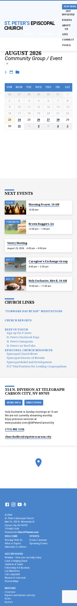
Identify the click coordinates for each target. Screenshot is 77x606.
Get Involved (68, 12)
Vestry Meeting (17, 243)
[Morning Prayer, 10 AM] (15, 208)
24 (19, 119)
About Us (66, 27)
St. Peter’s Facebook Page (23, 337)
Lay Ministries (12, 570)
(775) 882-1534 (14, 429)
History (10, 588)
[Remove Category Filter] (7, 64)
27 (48, 119)
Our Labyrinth (12, 574)
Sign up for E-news (19, 333)
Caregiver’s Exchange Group (48, 261)
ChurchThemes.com (28, 532)
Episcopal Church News (22, 354)
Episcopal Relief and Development (29, 362)
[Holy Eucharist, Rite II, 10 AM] (15, 284)
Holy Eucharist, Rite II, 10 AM (48, 281)
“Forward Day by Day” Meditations (33, 311)
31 (19, 126)
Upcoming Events (38, 543)
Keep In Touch (16, 329)
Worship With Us (13, 539)
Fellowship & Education (17, 567)
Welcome (11, 536)
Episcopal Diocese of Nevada (25, 358)
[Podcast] (25, 504)
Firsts (8, 598)
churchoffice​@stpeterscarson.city (28, 437)
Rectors (9, 601)
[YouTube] (19, 505)
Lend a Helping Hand (16, 560)
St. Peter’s (29, 25)
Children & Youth (14, 564)
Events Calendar (38, 539)
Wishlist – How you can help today (23, 557)
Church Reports (18, 320)
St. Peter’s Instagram (20, 341)
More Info (14, 402)
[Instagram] (13, 505)
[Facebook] (7, 505)
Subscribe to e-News (15, 546)
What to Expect (13, 543)
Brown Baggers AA (41, 224)
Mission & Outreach (15, 577)
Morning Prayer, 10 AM (44, 204)
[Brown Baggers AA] (15, 227)
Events (67, 20)
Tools (66, 45)
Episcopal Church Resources (29, 350)
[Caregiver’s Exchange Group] (15, 264)
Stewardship (11, 581)
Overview (10, 591)
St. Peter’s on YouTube (21, 346)
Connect (68, 39)
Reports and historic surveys (20, 595)
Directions (33, 402)
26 (38, 119)
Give (65, 34)
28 (57, 119)
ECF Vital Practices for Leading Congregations (37, 366)
